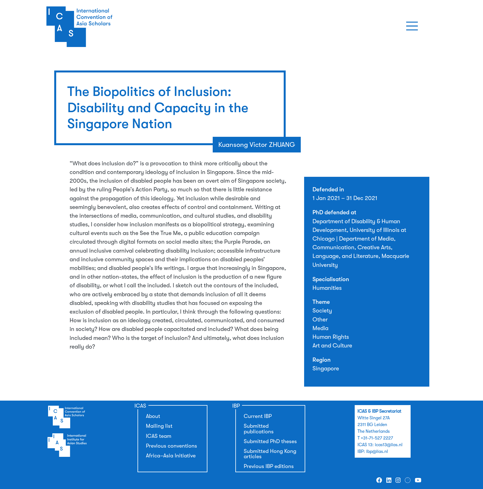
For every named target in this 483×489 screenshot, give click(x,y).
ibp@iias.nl (377, 451)
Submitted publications (259, 428)
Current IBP (258, 416)
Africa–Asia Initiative (171, 456)
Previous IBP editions (269, 466)
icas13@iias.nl (388, 444)
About (153, 416)
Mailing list (159, 426)
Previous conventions (171, 446)
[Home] (99, 26)
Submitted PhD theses (270, 441)
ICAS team (158, 436)
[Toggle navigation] (412, 26)
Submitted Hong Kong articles (270, 454)
